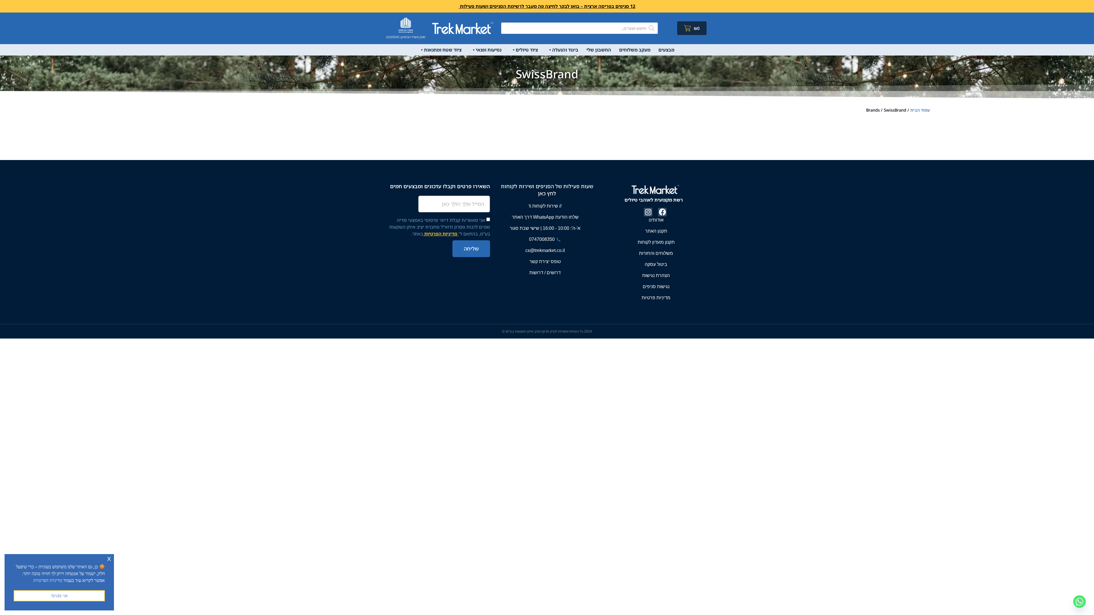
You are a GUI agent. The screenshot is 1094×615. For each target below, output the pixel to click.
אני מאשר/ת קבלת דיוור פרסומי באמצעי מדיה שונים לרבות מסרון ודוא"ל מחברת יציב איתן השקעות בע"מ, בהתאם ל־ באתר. (439, 227)
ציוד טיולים (527, 50)
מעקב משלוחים (634, 50)
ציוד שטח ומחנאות (443, 50)
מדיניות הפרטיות (440, 234)
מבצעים (666, 50)
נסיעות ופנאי (488, 50)
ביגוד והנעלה (565, 50)
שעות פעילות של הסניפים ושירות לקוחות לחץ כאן (547, 190)
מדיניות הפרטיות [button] (47, 580)
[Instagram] (648, 212)
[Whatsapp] (1079, 601)
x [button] (109, 558)
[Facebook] (662, 212)
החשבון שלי (598, 50)
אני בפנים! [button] (59, 595)
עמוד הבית (920, 110)
